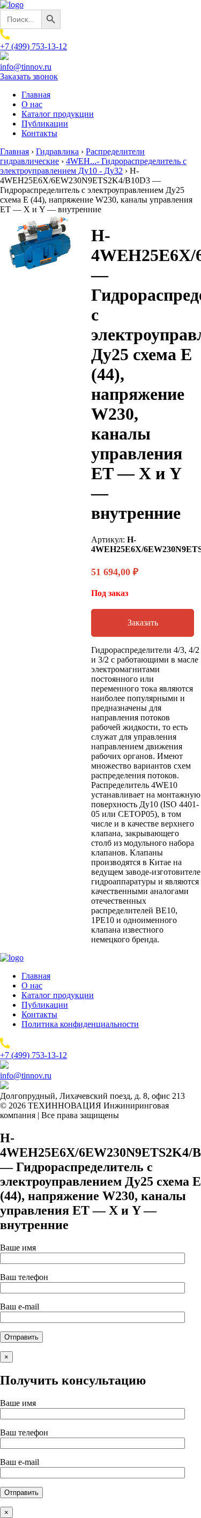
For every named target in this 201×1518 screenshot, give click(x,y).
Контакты (39, 133)
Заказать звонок (29, 76)
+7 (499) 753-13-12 (33, 46)
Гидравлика (57, 151)
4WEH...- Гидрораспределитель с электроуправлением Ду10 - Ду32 (93, 166)
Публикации (44, 123)
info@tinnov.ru (25, 66)
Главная (35, 94)
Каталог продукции (57, 113)
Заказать (143, 622)
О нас (31, 104)
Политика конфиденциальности (80, 1024)
